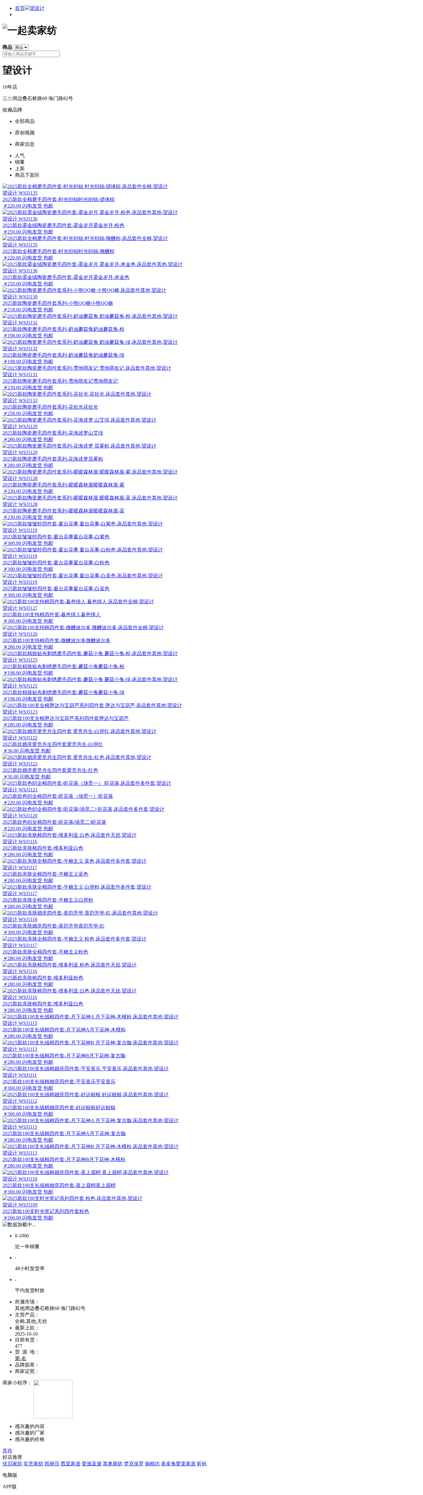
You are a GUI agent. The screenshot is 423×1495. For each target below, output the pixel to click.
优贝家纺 (12, 1463)
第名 (20, 1358)
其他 (7, 98)
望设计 (37, 8)
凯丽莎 (52, 1463)
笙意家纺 (33, 1463)
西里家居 (71, 1463)
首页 (20, 8)
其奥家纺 (113, 1463)
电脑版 (9, 1475)
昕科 (202, 1463)
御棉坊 (152, 1463)
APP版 (9, 1486)
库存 (7, 1450)
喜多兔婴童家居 (178, 1463)
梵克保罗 (134, 1463)
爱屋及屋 (92, 1463)
